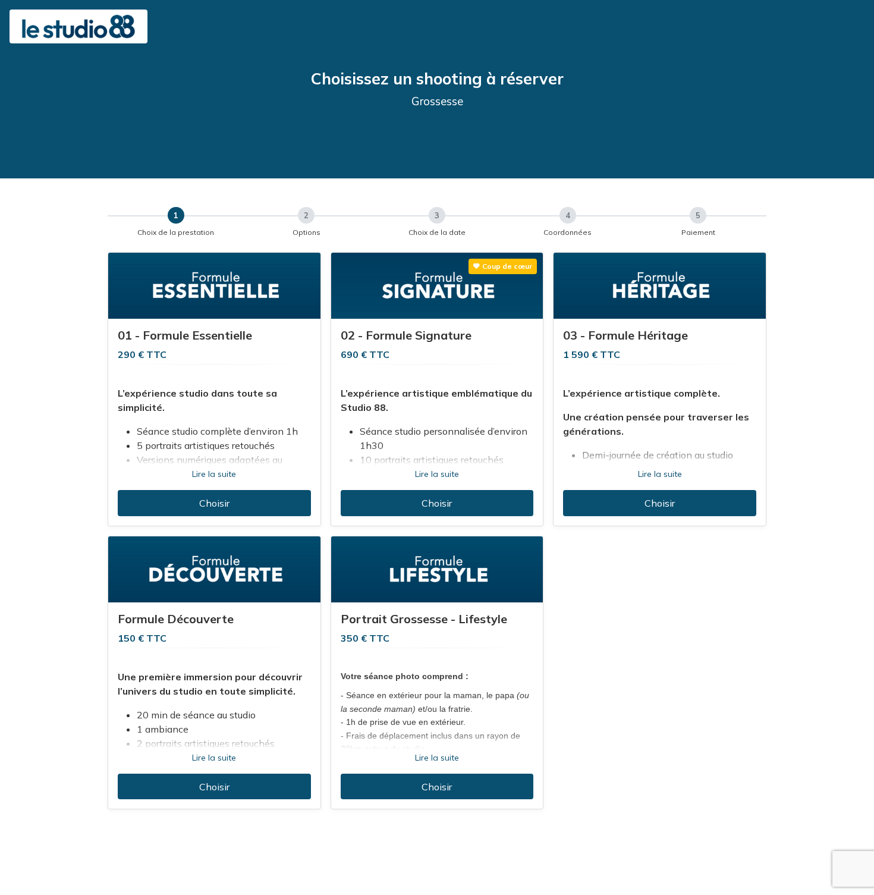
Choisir (214, 503)
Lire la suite (214, 474)
